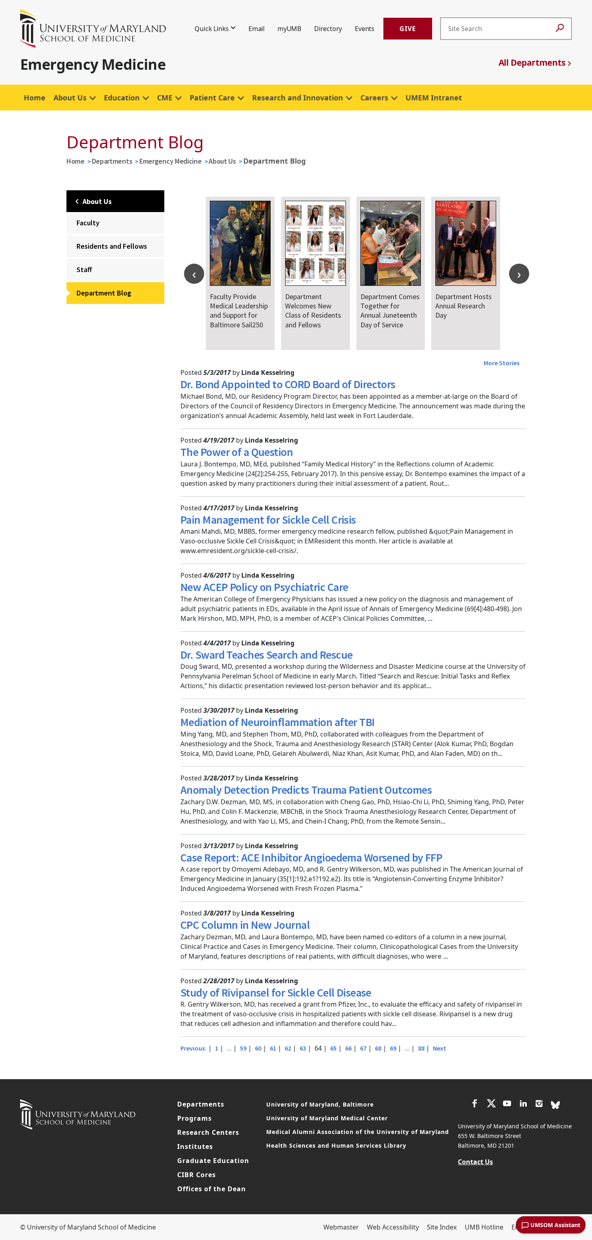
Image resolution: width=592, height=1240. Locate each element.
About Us (70, 97)
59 (243, 1048)
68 (378, 1048)
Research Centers (208, 1132)
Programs (194, 1118)
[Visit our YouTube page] (507, 1104)
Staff (84, 269)
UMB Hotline (484, 1227)
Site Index (442, 1227)
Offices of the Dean (211, 1188)
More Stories (502, 363)
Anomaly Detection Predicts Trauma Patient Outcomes (306, 789)
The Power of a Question (236, 452)
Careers (374, 97)
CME (164, 97)
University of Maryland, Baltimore (320, 1104)
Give (407, 28)
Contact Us (475, 1161)
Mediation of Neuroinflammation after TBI (277, 722)
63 (303, 1048)
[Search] (560, 29)
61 (273, 1048)
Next (439, 1048)
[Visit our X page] (491, 1104)
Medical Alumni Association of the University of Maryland (357, 1132)
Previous (192, 1048)
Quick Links (212, 28)
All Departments (532, 62)
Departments (112, 161)
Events (365, 28)
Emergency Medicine (170, 161)
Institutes (195, 1146)
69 (393, 1048)
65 (333, 1048)
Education (122, 97)
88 (421, 1048)
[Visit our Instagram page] (539, 1104)
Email (256, 28)
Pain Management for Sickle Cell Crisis (268, 519)
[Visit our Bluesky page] (555, 1104)
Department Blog (104, 293)
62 (288, 1048)
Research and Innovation (297, 97)
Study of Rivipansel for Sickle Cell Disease (275, 992)
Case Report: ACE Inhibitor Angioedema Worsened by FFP (311, 857)
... (229, 1048)
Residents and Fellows (112, 246)
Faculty (88, 222)
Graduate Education (213, 1160)
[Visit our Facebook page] (475, 1104)
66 (348, 1048)
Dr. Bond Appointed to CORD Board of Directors (287, 384)
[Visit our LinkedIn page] (523, 1104)
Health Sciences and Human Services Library (336, 1145)
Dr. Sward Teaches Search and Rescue (266, 654)
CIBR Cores (196, 1174)
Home (35, 97)
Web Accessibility (393, 1227)
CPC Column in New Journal (245, 925)
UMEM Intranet (434, 97)
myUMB (289, 28)
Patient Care (212, 97)
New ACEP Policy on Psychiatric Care (264, 587)
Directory (328, 28)
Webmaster (341, 1227)
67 (363, 1048)
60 (258, 1048)
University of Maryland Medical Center (327, 1118)
